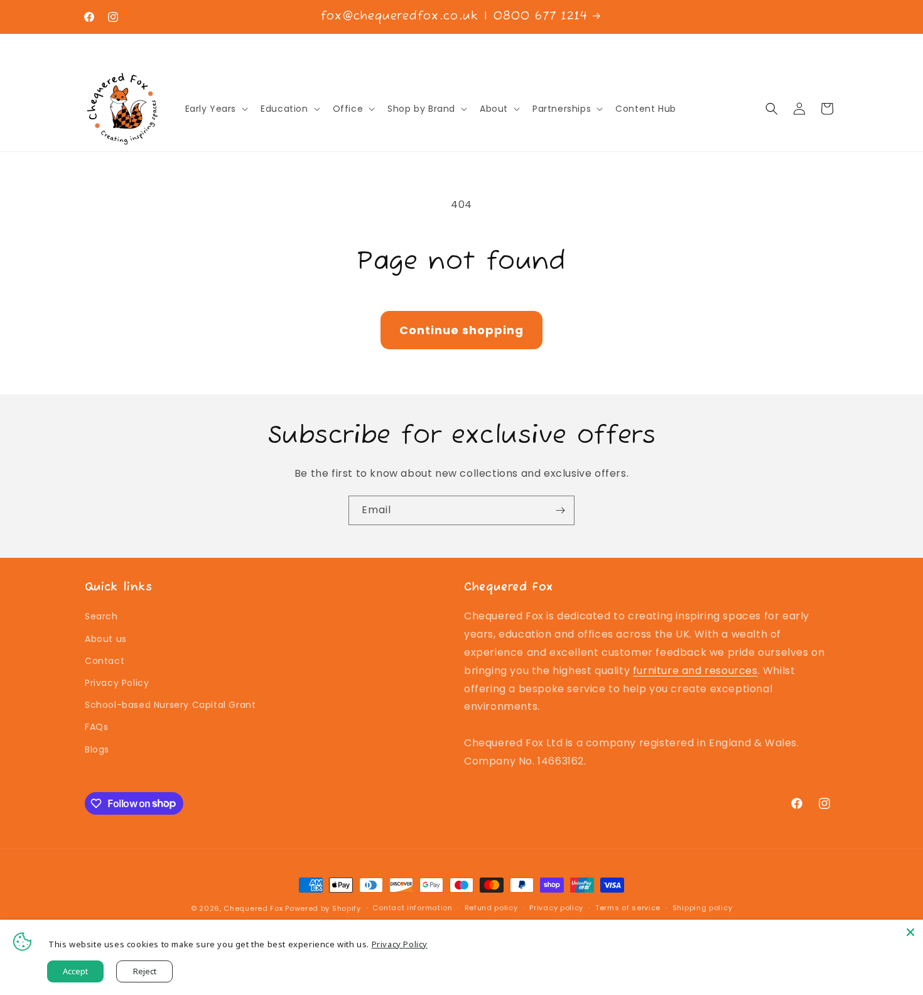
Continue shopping (461, 330)
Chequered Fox (253, 908)
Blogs (97, 749)
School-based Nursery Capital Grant (170, 705)
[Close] (910, 932)
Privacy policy (556, 908)
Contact (104, 661)
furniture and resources (695, 670)
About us (106, 639)
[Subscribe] (560, 510)
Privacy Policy (117, 683)
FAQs (96, 726)
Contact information (412, 908)
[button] (216, 108)
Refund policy (491, 908)
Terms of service (628, 908)
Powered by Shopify (323, 908)
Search (101, 616)
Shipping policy (702, 908)
